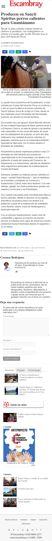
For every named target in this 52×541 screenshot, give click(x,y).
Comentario (8, 316)
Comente (36, 51)
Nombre (7, 340)
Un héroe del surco (26, 488)
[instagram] (32, 530)
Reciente (9, 370)
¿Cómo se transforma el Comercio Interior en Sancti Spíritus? (31, 377)
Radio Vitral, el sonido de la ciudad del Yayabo (33, 479)
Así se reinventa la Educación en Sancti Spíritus (31, 500)
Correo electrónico (12, 349)
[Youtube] (28, 530)
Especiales (43, 520)
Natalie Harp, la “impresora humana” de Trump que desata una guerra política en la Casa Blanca (32, 391)
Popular (21, 370)
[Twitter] (18, 530)
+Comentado (34, 370)
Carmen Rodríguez (12, 43)
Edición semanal (11, 520)
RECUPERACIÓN (26, 251)
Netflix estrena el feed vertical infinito (30, 415)
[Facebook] (13, 530)
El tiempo (23, 520)
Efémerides (26, 524)
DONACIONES (24, 248)
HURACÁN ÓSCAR (10, 251)
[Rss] (9, 530)
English (33, 520)
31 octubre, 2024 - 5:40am (10, 46)
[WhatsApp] (23, 530)
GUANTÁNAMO (39, 248)
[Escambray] (26, 4)
